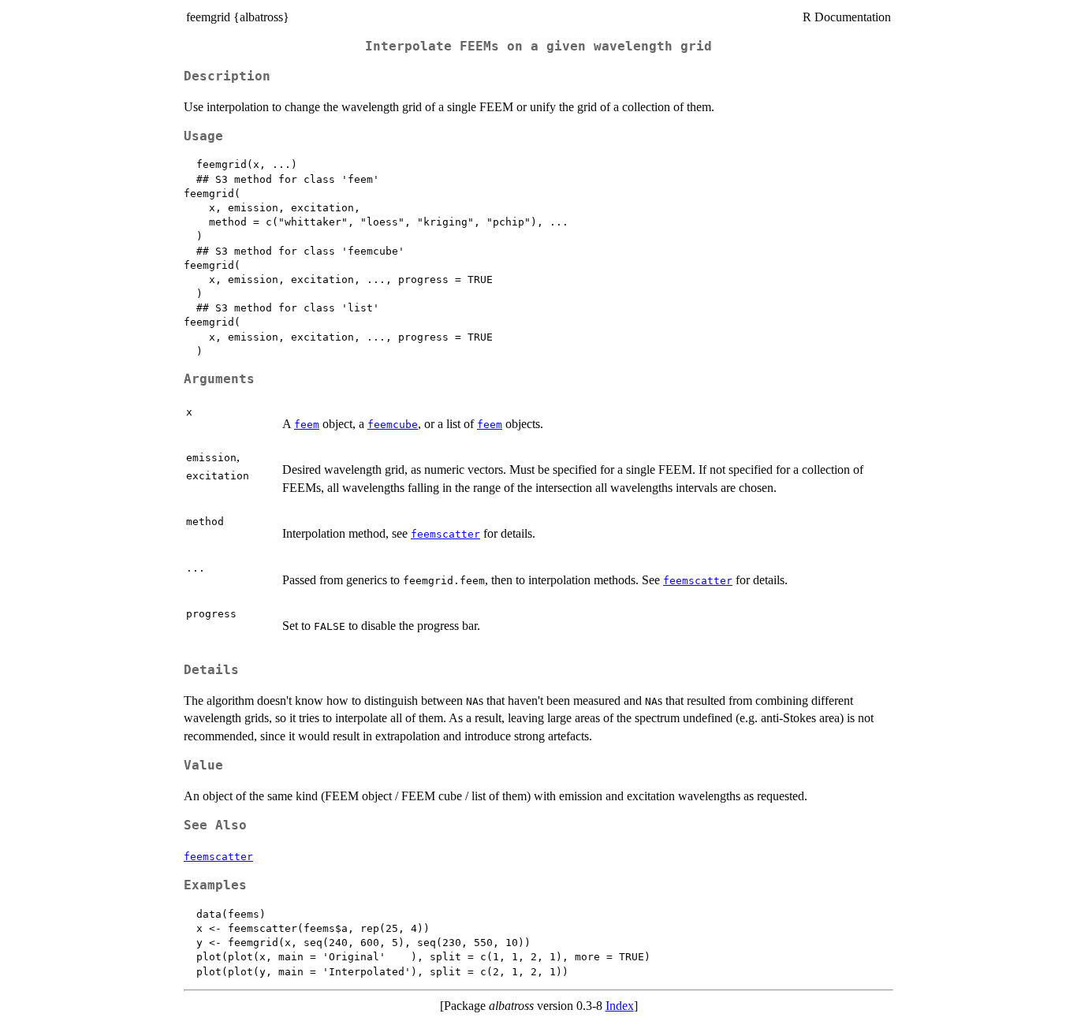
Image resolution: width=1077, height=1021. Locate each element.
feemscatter (445, 534)
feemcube (392, 424)
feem (306, 424)
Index (620, 1005)
